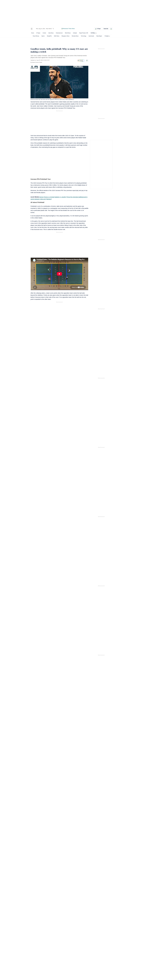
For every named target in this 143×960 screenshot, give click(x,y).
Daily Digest (99, 36)
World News (68, 33)
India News (51, 33)
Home (32, 33)
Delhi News (56, 36)
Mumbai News (75, 36)
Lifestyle (75, 33)
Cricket (44, 33)
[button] (32, 29)
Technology (83, 36)
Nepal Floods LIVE (83, 33)
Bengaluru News (65, 36)
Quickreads (91, 36)
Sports (43, 36)
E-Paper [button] (99, 28)
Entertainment (59, 33)
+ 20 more (92, 33)
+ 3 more (106, 36)
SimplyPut (49, 36)
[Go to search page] (34, 29)
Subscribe (106, 28)
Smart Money (36, 36)
